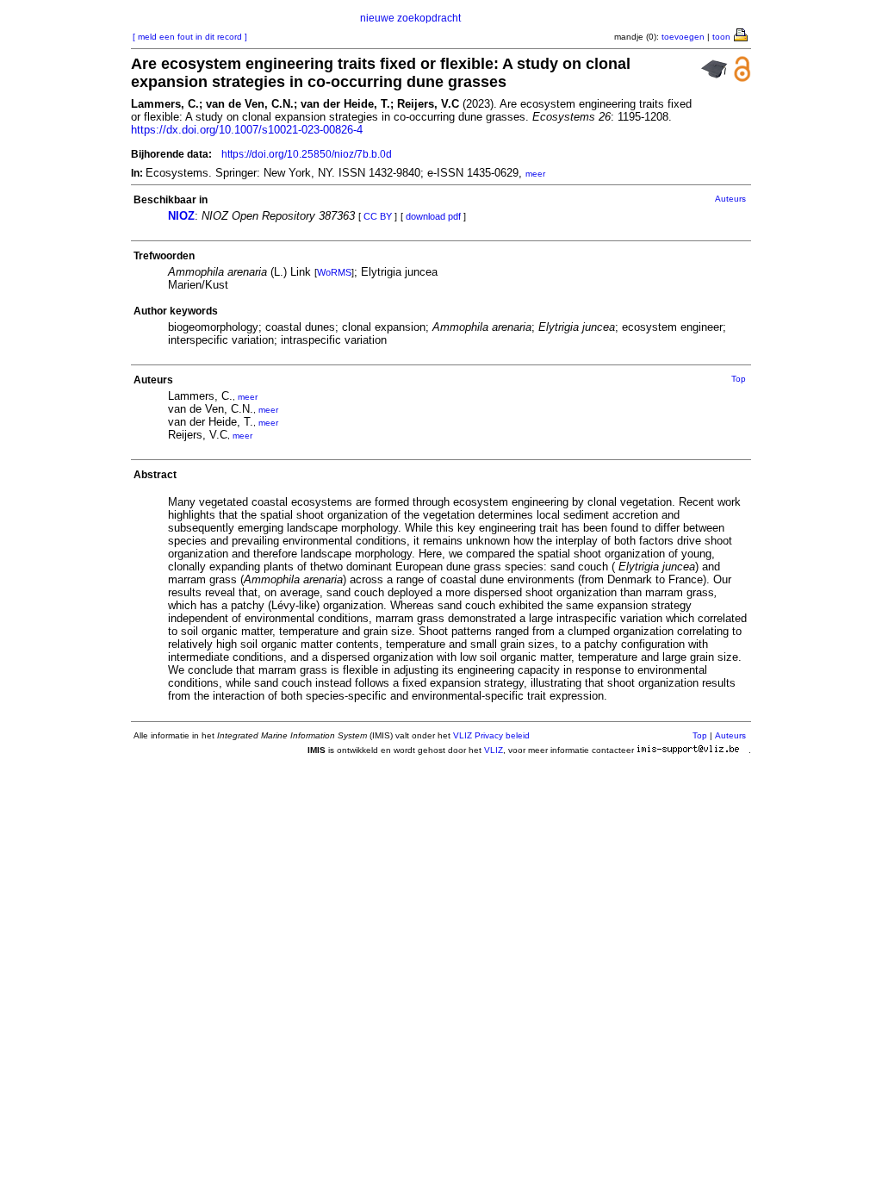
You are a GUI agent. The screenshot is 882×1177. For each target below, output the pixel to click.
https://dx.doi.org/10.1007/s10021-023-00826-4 (247, 129)
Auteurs (730, 198)
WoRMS (334, 272)
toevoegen (683, 36)
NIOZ (181, 215)
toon (721, 36)
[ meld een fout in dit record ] (190, 36)
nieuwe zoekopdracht (410, 18)
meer (535, 173)
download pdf (433, 216)
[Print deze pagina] (741, 33)
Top (738, 378)
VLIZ (493, 750)
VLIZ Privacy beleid (491, 735)
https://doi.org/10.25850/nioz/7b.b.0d (306, 154)
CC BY (377, 216)
